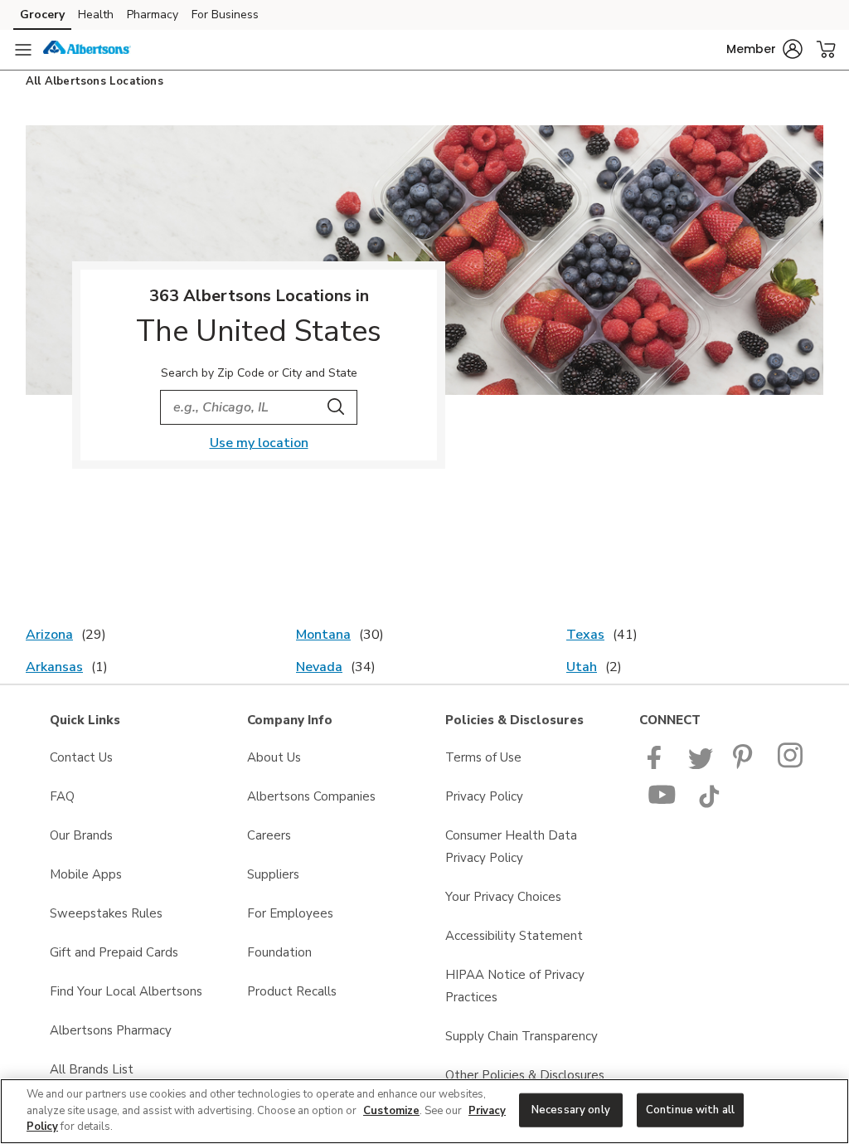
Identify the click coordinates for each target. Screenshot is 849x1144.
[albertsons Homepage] (87, 50)
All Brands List (91, 1069)
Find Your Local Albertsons (126, 991)
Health (96, 14)
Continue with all (690, 1109)
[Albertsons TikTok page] (709, 803)
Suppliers (273, 874)
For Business (225, 14)
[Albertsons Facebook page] (657, 764)
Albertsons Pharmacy (111, 1030)
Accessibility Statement (514, 935)
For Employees (290, 913)
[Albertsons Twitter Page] (700, 764)
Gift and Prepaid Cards (114, 952)
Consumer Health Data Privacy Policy (511, 846)
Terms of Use (483, 757)
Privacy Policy (484, 796)
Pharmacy (152, 14)
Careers (269, 835)
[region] (424, 1111)
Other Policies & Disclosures (524, 1075)
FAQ (62, 796)
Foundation (279, 952)
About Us (274, 757)
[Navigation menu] (23, 49)
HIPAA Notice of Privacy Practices (515, 985)
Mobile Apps (86, 874)
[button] (764, 49)
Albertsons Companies (311, 796)
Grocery (42, 14)
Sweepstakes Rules (106, 913)
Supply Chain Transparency (521, 1036)
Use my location (259, 443)
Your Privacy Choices (503, 896)
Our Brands (81, 835)
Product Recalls (292, 991)
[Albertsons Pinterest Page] (745, 764)
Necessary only (570, 1109)
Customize (391, 1110)
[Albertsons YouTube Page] (662, 803)
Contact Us (81, 757)
